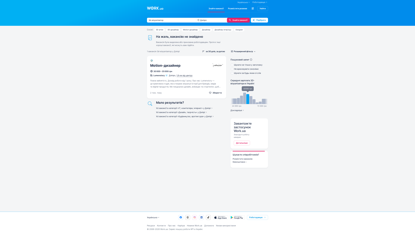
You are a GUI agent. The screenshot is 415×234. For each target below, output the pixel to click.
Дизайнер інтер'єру (223, 30)
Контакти (161, 225)
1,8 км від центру (184, 75)
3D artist (159, 30)
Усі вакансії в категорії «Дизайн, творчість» (180, 112)
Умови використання (226, 225)
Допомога (209, 225)
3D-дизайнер (173, 30)
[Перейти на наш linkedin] (201, 217)
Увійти (263, 8)
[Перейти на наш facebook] (180, 217)
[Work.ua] (155, 8)
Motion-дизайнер (190, 30)
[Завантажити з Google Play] (237, 217)
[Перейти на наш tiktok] (208, 217)
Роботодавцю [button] (256, 217)
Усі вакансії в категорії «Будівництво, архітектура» (184, 116)
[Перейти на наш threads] (187, 217)
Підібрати (261, 20)
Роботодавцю (258, 2)
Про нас (172, 225)
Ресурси (151, 225)
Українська (152, 217)
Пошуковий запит (240, 59)
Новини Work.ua (194, 225)
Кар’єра (181, 225)
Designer (239, 30)
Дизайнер (206, 30)
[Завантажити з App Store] (220, 217)
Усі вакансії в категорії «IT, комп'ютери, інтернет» (183, 108)
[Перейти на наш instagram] (194, 217)
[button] (252, 8)
